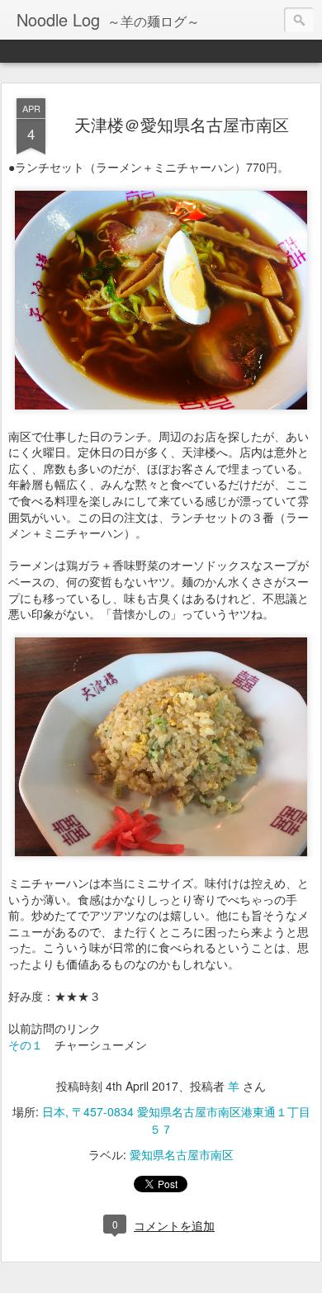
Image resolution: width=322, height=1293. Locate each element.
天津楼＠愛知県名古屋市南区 (181, 124)
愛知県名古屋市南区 (182, 1154)
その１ (25, 1044)
